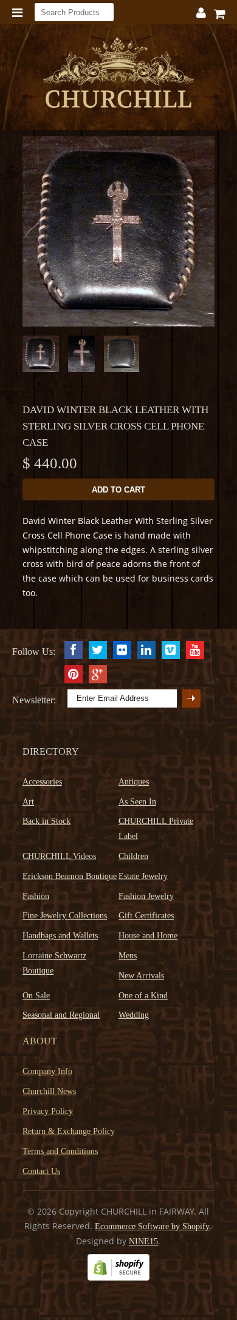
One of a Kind (143, 995)
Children (133, 856)
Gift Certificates (146, 915)
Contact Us (41, 1171)
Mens (127, 955)
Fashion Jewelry (146, 896)
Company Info (47, 1071)
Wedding (133, 1015)
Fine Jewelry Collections (64, 915)
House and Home (147, 935)
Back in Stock (46, 821)
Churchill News (49, 1091)
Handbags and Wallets (60, 935)
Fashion (35, 896)
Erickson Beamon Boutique (69, 876)
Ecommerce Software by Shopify (152, 1226)
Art (28, 801)
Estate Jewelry (143, 876)
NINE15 (143, 1241)
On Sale (36, 995)
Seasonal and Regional (61, 1015)
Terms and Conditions (60, 1151)
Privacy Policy (47, 1111)
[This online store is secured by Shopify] (118, 1277)
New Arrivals (141, 975)
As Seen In (137, 801)
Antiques (133, 781)
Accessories (42, 781)
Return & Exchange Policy (68, 1131)
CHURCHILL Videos (59, 856)
